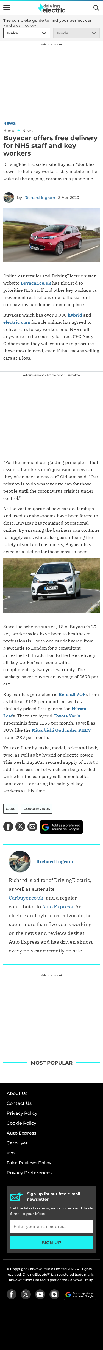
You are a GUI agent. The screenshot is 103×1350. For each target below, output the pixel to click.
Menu (6, 7)
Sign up (51, 1242)
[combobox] (6, 33)
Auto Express (57, 906)
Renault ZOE (72, 694)
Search (96, 8)
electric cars (16, 322)
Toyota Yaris (67, 716)
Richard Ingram (39, 197)
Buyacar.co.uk (36, 283)
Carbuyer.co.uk (26, 898)
